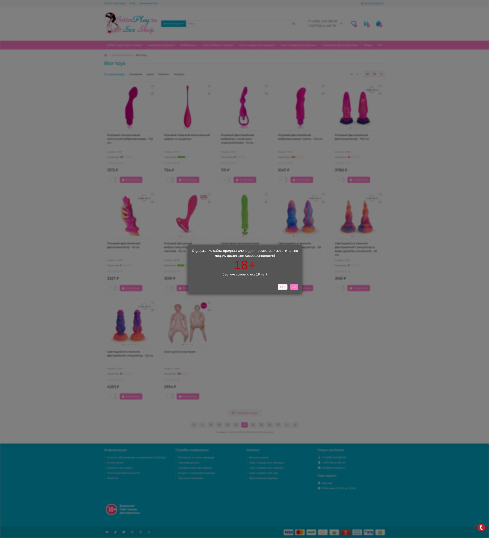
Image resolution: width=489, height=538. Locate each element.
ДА (294, 286)
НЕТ (282, 287)
